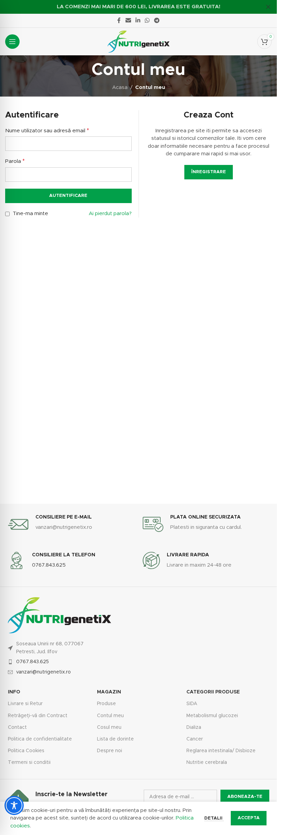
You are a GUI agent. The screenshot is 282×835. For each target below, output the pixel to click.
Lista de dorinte (115, 739)
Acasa (120, 87)
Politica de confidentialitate (40, 739)
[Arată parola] (124, 174)
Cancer (194, 739)
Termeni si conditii (29, 762)
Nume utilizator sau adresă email (47, 130)
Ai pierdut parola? (110, 213)
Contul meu (110, 715)
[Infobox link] (70, 524)
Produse (106, 703)
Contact (17, 727)
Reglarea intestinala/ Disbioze (221, 750)
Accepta (249, 818)
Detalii (214, 818)
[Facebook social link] (119, 20)
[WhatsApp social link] (147, 20)
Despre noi (109, 750)
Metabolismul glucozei (212, 715)
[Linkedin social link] (137, 20)
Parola (15, 161)
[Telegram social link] (157, 20)
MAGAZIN (109, 692)
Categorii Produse (213, 692)
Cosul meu (109, 727)
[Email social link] (128, 20)
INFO (14, 692)
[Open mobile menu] (12, 41)
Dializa (193, 727)
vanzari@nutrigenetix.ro (43, 672)
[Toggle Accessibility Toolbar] (14, 805)
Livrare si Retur (25, 703)
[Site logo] (139, 41)
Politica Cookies (26, 750)
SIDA (191, 703)
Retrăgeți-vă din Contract (37, 715)
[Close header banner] (268, 7)
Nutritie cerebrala (206, 762)
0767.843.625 (32, 661)
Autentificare (68, 195)
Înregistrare (208, 172)
